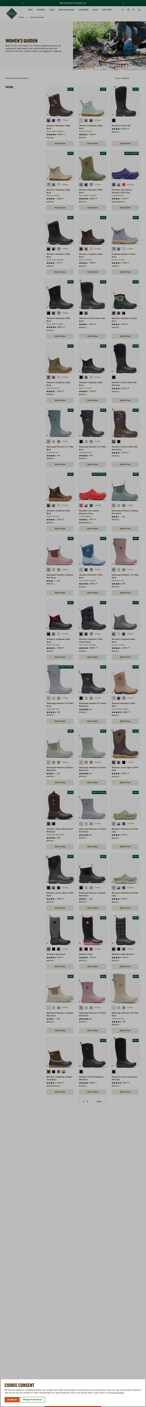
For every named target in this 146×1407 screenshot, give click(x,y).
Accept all (12, 1400)
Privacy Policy (117, 1393)
